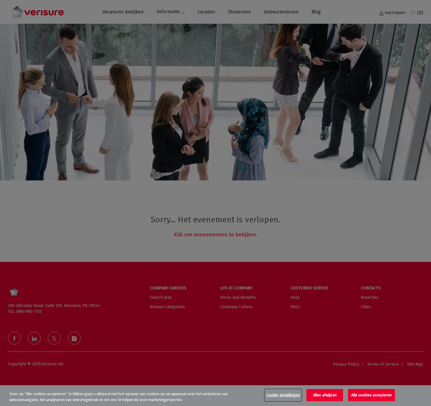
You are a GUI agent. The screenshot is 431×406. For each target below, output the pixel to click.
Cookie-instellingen (283, 395)
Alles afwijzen (325, 395)
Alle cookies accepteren (371, 395)
